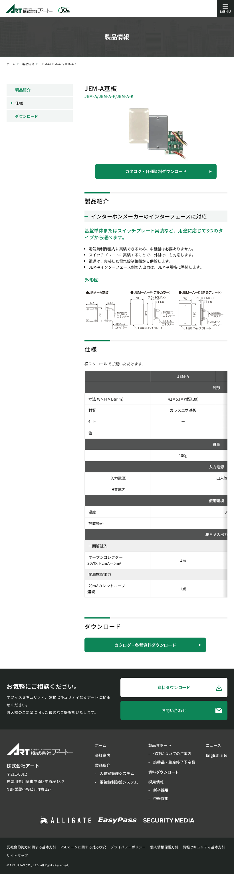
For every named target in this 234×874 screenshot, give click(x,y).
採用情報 (156, 782)
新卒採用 (161, 790)
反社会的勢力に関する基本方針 (31, 846)
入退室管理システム (117, 773)
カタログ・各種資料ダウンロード (156, 171)
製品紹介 (28, 64)
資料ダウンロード (174, 687)
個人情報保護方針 (164, 846)
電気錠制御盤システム (119, 782)
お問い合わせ (174, 710)
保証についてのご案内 (172, 753)
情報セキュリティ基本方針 (204, 846)
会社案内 (102, 755)
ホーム (11, 64)
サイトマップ (17, 855)
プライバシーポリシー (128, 846)
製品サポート (159, 745)
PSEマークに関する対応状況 (83, 846)
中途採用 (161, 798)
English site (216, 755)
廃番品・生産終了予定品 (174, 762)
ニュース (213, 745)
